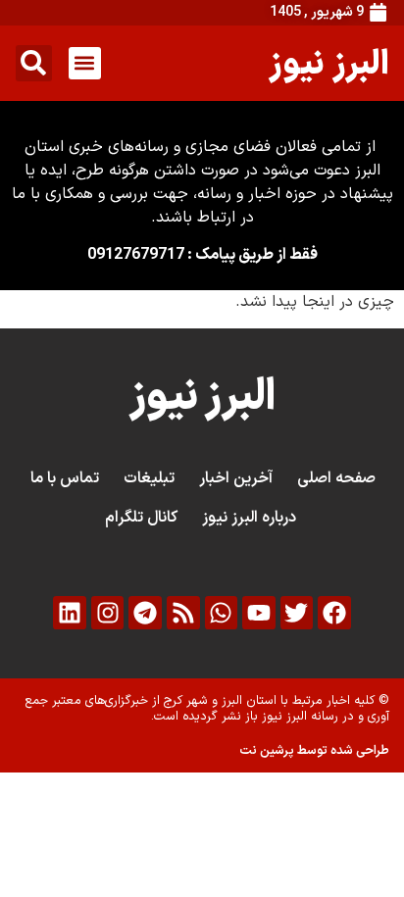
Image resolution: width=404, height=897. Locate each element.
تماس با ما (64, 478)
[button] (85, 63)
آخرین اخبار (236, 478)
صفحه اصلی (336, 478)
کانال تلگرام (141, 517)
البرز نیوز (329, 62)
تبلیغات (149, 478)
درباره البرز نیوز (249, 517)
